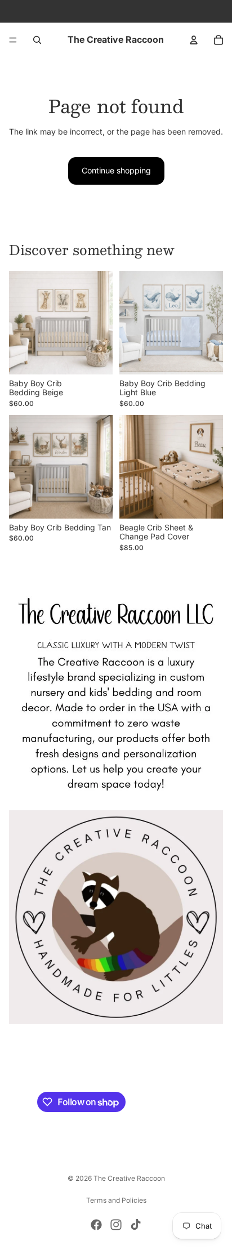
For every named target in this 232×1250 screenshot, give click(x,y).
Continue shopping (116, 170)
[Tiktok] (135, 1224)
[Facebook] (96, 1224)
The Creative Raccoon (129, 1178)
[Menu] (13, 40)
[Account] (193, 40)
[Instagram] (116, 1224)
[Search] (37, 40)
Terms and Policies (116, 1200)
